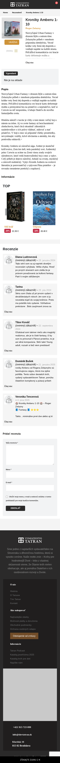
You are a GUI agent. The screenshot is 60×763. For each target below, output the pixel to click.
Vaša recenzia (12, 443)
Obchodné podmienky (21, 625)
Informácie (7, 176)
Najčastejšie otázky (19, 617)
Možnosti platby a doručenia (24, 621)
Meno (8, 469)
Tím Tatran (15, 599)
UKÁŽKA (12, 42)
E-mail (9, 482)
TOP (6, 186)
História (14, 591)
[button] (6, 4)
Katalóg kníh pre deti (20, 658)
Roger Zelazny (33, 28)
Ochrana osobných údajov (23, 629)
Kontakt (14, 603)
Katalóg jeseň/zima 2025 (22, 654)
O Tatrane (15, 595)
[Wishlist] (47, 4)
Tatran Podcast (17, 650)
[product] (15, 206)
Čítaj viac (30, 63)
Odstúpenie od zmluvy (24, 636)
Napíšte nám (16, 662)
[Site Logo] (19, 4)
